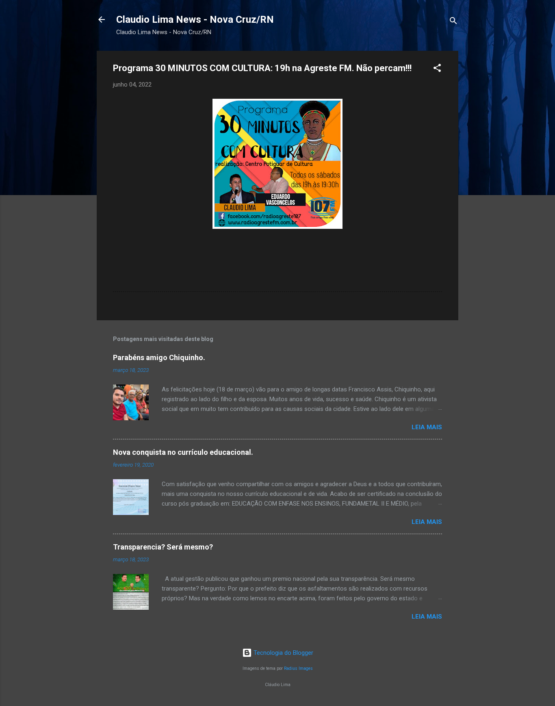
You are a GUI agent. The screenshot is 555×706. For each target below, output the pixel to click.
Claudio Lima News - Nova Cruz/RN (195, 19)
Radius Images (298, 668)
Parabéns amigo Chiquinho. (159, 357)
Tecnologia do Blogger (282, 652)
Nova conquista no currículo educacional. (183, 452)
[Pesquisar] (453, 22)
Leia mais (427, 427)
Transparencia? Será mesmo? (163, 547)
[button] (437, 69)
